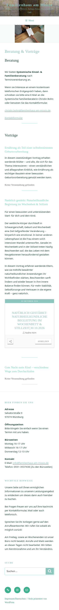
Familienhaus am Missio (29, 5)
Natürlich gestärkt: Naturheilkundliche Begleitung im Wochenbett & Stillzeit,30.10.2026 (29, 320)
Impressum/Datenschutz (15, 599)
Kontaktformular (14, 117)
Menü (31, 20)
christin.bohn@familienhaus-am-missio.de (28, 110)
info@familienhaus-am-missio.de (30, 462)
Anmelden (43, 341)
